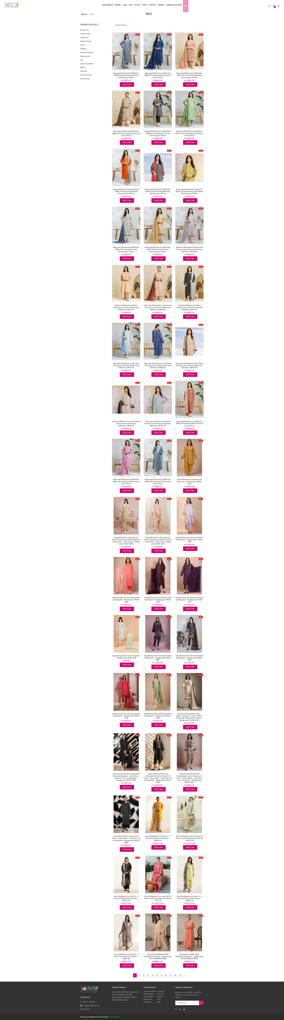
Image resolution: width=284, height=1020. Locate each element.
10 (175, 975)
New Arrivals (107, 5)
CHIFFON (152, 5)
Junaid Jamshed (149, 991)
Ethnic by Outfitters (87, 64)
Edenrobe (83, 71)
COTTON (137, 5)
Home (85, 14)
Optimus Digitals (114, 1017)
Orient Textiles (85, 34)
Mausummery (85, 56)
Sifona (82, 45)
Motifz (82, 67)
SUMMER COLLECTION (174, 5)
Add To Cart (127, 84)
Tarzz (158, 999)
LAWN (125, 5)
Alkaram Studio (85, 41)
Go (201, 1003)
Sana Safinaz (85, 79)
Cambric (161, 5)
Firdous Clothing (86, 75)
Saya (157, 1002)
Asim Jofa (159, 994)
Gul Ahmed (84, 37)
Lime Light (159, 991)
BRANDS (118, 5)
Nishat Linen (84, 30)
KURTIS (144, 5)
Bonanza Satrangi (86, 52)
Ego (81, 60)
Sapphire (159, 997)
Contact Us (86, 1009)
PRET (130, 5)
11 (180, 975)
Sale (185, 6)
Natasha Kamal (149, 994)
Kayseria (83, 49)
